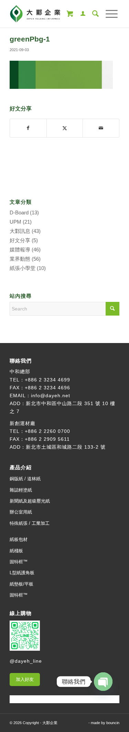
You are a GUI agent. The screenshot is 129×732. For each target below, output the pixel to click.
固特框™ (19, 561)
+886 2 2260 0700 (47, 431)
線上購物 (21, 613)
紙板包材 (19, 539)
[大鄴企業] (53, 13)
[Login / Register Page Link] (79, 13)
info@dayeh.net (50, 395)
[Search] (92, 13)
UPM (15, 222)
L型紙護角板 (22, 572)
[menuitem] (79, 13)
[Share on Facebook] (28, 128)
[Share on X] (65, 128)
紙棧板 (16, 550)
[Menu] (108, 13)
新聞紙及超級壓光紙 (30, 501)
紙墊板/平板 (21, 584)
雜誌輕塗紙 (21, 490)
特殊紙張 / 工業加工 (30, 523)
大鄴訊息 (20, 231)
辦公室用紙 (21, 512)
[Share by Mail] (101, 128)
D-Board (19, 212)
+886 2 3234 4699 (47, 379)
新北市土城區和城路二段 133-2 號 (66, 447)
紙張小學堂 (22, 268)
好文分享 (20, 240)
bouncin (112, 723)
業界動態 (20, 259)
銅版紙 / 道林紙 (25, 478)
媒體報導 (20, 249)
